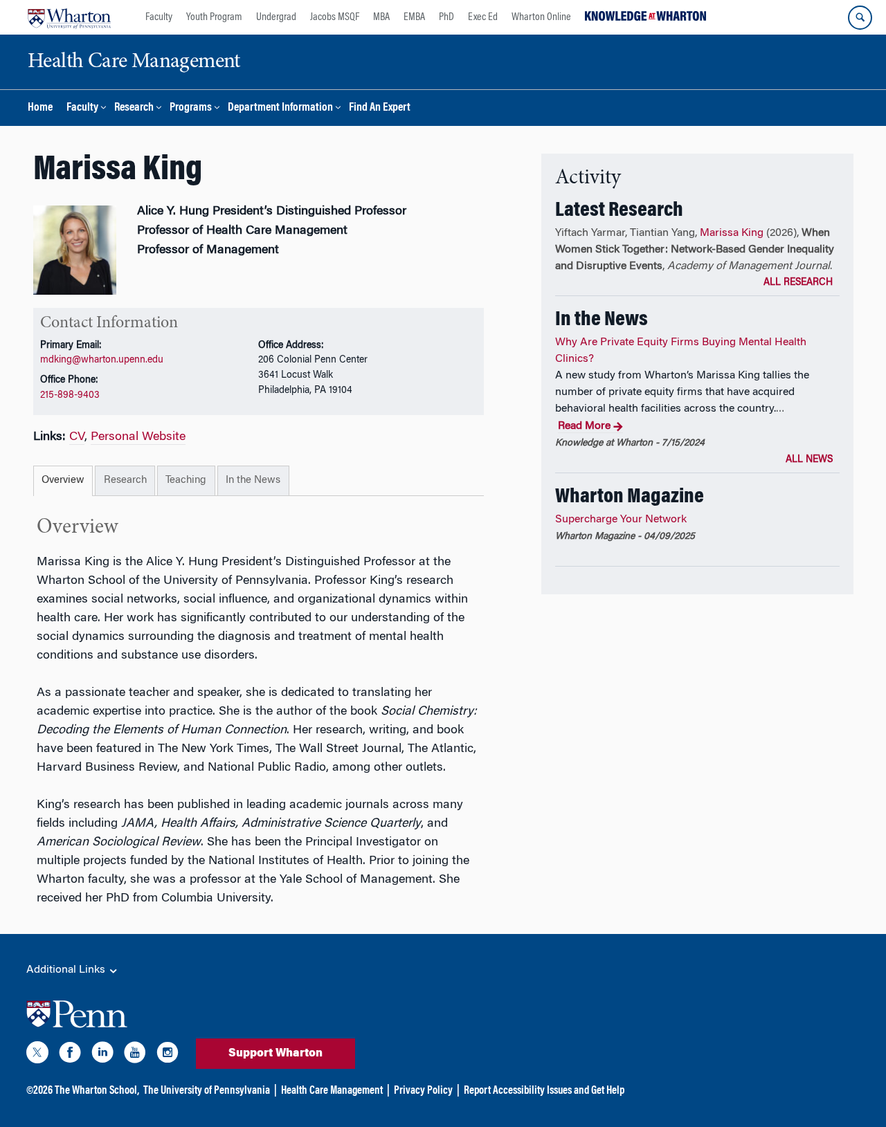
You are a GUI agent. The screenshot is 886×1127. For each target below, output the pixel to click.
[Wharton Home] (69, 17)
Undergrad (276, 17)
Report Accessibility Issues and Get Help (544, 1091)
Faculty (158, 17)
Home (40, 108)
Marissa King (731, 233)
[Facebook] (70, 1055)
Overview (63, 480)
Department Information (280, 108)
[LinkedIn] (102, 1055)
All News (809, 460)
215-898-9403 (70, 395)
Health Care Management (332, 1091)
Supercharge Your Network (621, 519)
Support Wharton (275, 1053)
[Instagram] (167, 1055)
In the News (253, 480)
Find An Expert (379, 108)
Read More (584, 426)
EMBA (414, 17)
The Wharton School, (97, 1091)
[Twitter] (37, 1055)
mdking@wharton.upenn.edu (101, 360)
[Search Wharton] (860, 18)
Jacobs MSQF (334, 17)
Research (134, 108)
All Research (798, 283)
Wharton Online (541, 17)
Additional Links (67, 969)
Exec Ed (483, 17)
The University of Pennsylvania (206, 1091)
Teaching (185, 480)
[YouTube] (135, 1055)
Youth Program (214, 17)
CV (76, 437)
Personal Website (138, 437)
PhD (446, 17)
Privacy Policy (423, 1091)
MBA (381, 17)
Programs (191, 108)
